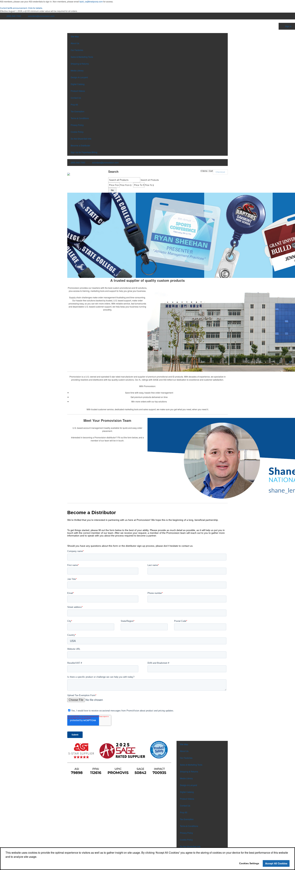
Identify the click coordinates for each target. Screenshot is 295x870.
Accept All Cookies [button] (276, 863)
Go (112, 190)
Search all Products (150, 179)
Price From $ (125, 184)
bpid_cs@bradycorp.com (91, 1)
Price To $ (149, 184)
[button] (207, 170)
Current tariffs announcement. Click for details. (21, 7)
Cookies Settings (249, 863)
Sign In (288, 26)
